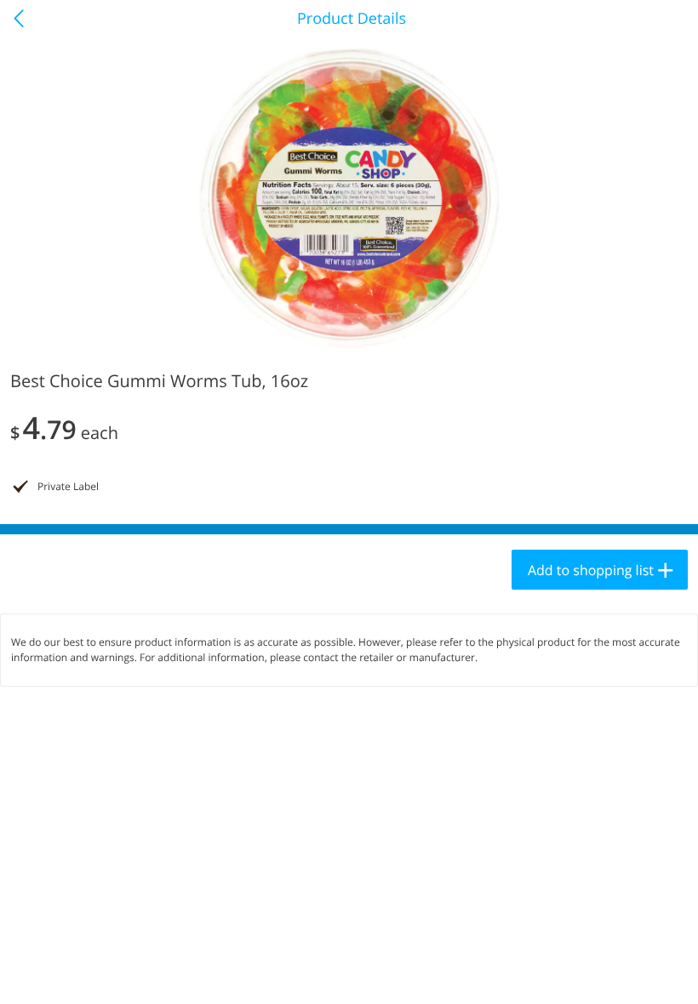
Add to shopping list (591, 570)
